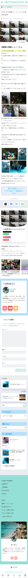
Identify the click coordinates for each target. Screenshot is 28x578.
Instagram (5, 311)
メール (4, 356)
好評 (23, 253)
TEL (14, 576)
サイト (4, 363)
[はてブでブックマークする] (17, 204)
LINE (20, 576)
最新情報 (11, 246)
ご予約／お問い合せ (7, 516)
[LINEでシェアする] (22, 204)
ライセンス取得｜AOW (8, 513)
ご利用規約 (4, 487)
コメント (5, 329)
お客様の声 (4, 484)
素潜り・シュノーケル (7, 503)
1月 (3, 251)
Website (15, 311)
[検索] (25, 405)
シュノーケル (5, 253)
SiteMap (4, 493)
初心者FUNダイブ (6, 506)
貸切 (15, 255)
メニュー (8, 576)
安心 (3, 255)
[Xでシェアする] (6, 204)
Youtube (25, 576)
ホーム (3, 576)
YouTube (10, 311)
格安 (7, 255)
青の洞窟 (20, 255)
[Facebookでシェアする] (11, 204)
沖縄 (11, 255)
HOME (3, 500)
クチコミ (8, 251)
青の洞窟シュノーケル (20, 246)
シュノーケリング (16, 251)
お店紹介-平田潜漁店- (7, 480)
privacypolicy (5, 490)
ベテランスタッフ (15, 253)
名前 (4, 349)
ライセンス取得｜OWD (8, 510)
